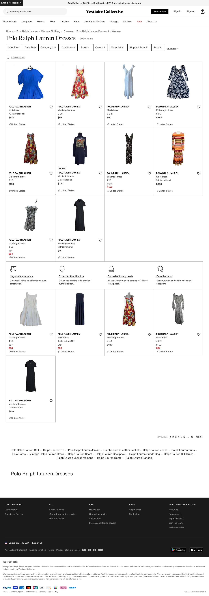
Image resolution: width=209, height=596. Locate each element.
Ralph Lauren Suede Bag (144, 454)
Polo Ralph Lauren (27, 31)
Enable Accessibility (11, 2)
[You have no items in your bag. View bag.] (203, 11)
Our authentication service (62, 514)
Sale (139, 21)
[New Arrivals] (19, 21)
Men (52, 21)
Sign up (190, 11)
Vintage (114, 21)
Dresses (68, 31)
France (6, 592)
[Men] (57, 21)
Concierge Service (14, 514)
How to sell (94, 509)
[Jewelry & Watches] (107, 21)
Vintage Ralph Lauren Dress (47, 454)
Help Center (135, 509)
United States (31, 592)
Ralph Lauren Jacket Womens (75, 458)
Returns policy (56, 518)
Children (64, 21)
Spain (50, 592)
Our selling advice (98, 514)
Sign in (177, 11)
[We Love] (134, 21)
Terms (51, 549)
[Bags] (81, 21)
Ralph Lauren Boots (109, 458)
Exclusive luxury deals (120, 276)
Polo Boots (19, 454)
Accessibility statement (16, 549)
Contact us (134, 514)
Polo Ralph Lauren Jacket (84, 450)
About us (173, 509)
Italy (56, 592)
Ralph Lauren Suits (183, 450)
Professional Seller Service (102, 523)
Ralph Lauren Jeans (155, 450)
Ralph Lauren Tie (53, 450)
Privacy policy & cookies (68, 549)
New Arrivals (10, 21)
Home (9, 31)
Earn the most (165, 276)
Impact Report (176, 518)
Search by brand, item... (21, 11)
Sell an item (160, 11)
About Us (152, 21)
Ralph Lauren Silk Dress (178, 454)
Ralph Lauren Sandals (138, 458)
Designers (26, 21)
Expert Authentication (71, 276)
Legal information (37, 549)
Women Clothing (50, 31)
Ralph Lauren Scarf (80, 454)
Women (41, 21)
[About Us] (159, 21)
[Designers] (35, 21)
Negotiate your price (21, 276)
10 (192, 437)
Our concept (11, 509)
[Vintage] (120, 21)
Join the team (176, 523)
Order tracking (56, 509)
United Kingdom (17, 592)
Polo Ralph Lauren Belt (25, 450)
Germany (42, 592)
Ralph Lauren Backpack (110, 454)
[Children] (71, 21)
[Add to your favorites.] (51, 107)
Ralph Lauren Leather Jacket (121, 450)
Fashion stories (176, 527)
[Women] (48, 21)
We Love (127, 21)
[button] (203, 11)
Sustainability (176, 514)
